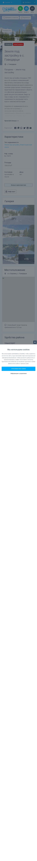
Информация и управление (19, 373)
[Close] (35, 342)
